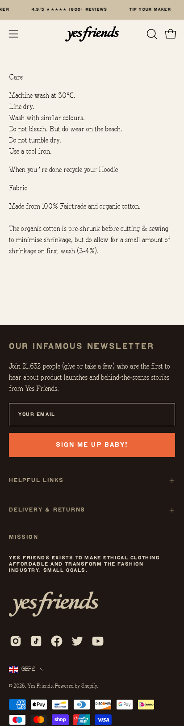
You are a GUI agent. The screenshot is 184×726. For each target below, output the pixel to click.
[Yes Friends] (92, 34)
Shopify (89, 685)
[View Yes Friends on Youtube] (98, 641)
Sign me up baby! (92, 444)
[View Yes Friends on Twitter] (77, 641)
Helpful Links (36, 480)
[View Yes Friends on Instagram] (15, 641)
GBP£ (28, 668)
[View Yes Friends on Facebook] (56, 641)
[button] (151, 34)
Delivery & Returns (47, 510)
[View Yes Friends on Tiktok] (36, 641)
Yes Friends (40, 685)
